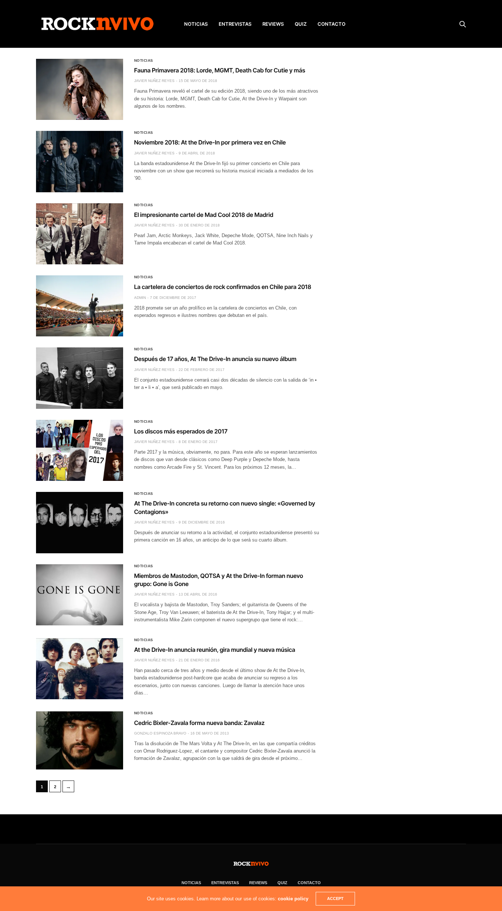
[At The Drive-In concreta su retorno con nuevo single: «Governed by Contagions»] (79, 522)
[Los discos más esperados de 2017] (79, 450)
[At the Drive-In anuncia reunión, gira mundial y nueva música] (79, 668)
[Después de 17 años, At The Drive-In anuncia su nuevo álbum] (79, 377)
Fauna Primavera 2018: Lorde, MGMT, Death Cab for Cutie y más (219, 70)
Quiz (300, 24)
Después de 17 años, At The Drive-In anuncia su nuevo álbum (215, 358)
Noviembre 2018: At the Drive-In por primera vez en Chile (210, 142)
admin (140, 298)
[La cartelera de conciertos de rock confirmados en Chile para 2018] (79, 305)
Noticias (143, 60)
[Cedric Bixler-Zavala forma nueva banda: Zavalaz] (79, 740)
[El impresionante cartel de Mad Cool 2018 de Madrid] (79, 233)
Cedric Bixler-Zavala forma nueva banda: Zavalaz (199, 722)
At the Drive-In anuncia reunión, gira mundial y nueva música (214, 649)
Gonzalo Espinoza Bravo (160, 733)
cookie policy (293, 898)
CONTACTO (331, 24)
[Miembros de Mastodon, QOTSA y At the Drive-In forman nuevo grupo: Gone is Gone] (79, 594)
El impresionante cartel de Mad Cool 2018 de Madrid (203, 214)
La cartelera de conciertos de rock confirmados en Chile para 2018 (222, 286)
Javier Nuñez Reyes (154, 81)
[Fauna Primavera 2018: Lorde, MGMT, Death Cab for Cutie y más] (79, 89)
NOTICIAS (196, 24)
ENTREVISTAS (235, 24)
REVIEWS (273, 24)
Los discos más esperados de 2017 (180, 431)
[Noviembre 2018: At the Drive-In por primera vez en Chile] (79, 161)
